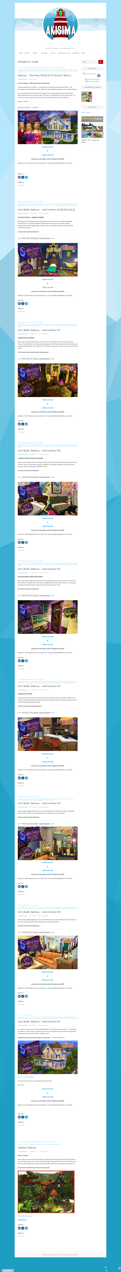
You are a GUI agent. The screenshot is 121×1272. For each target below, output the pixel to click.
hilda (46, 69)
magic (35, 1144)
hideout (26, 1144)
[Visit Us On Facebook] (99, 73)
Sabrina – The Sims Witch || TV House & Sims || (44, 75)
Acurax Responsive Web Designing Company (69, 1261)
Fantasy (38, 1141)
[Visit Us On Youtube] (92, 81)
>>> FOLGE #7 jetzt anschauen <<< (36, 358)
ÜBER (83, 53)
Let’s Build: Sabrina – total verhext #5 (39, 568)
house (49, 69)
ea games (36, 69)
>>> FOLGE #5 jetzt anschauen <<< (36, 595)
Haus (40, 69)
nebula (43, 1144)
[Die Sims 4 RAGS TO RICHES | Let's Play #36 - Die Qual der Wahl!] (86, 96)
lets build (59, 69)
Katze (53, 69)
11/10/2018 (32, 690)
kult (56, 69)
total (50, 205)
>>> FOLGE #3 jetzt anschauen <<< (36, 823)
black (25, 798)
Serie (24, 205)
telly (39, 205)
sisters (71, 798)
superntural (48, 1144)
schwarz (20, 205)
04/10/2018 (32, 915)
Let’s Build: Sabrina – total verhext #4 (39, 686)
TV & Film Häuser (56, 67)
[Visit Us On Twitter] (89, 73)
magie (64, 69)
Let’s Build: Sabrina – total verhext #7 (39, 330)
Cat (25, 69)
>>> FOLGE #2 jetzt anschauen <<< (36, 932)
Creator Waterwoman (36, 67)
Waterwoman (23, 79)
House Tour (49, 67)
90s (19, 69)
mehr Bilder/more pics (24, 1216)
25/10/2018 (32, 213)
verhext (56, 205)
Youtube (70, 205)
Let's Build (31, 201)
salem (75, 69)
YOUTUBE (44, 53)
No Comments (44, 213)
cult (28, 69)
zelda (19, 72)
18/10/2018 (32, 454)
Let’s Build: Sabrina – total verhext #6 (39, 450)
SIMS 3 (35, 53)
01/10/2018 (32, 1025)
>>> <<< (35, 107)
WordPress (75, 1255)
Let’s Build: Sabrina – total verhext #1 (39, 1021)
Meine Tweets (85, 112)
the (42, 205)
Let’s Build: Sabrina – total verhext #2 (39, 911)
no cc (67, 69)
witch (66, 205)
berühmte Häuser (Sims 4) (24, 67)
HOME (21, 53)
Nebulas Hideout (27, 1147)
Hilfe (53, 53)
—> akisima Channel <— (57, 1037)
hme (29, 1144)
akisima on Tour (64, 53)
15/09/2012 (32, 1151)
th (23, 800)
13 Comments (44, 1151)
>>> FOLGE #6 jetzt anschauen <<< (36, 477)
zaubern (75, 205)
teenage (36, 205)
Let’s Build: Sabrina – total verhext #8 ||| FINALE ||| (46, 209)
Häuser (44, 67)
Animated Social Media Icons (47, 1261)
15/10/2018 (32, 572)
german (41, 798)
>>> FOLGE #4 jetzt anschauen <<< (36, 712)
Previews (76, 53)
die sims (31, 69)
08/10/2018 (32, 807)
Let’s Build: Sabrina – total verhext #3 (39, 803)
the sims (46, 205)
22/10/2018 (32, 334)
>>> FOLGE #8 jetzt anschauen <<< (36, 238)
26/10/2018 (32, 79)
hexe (43, 69)
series (27, 205)
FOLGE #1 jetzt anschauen (26, 1077)
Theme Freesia (60, 1255)
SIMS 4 (27, 53)
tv (52, 205)
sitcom (31, 205)
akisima (22, 69)
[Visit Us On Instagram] (92, 79)
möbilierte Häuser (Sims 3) (47, 1141)
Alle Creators (21, 1141)
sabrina (71, 69)
